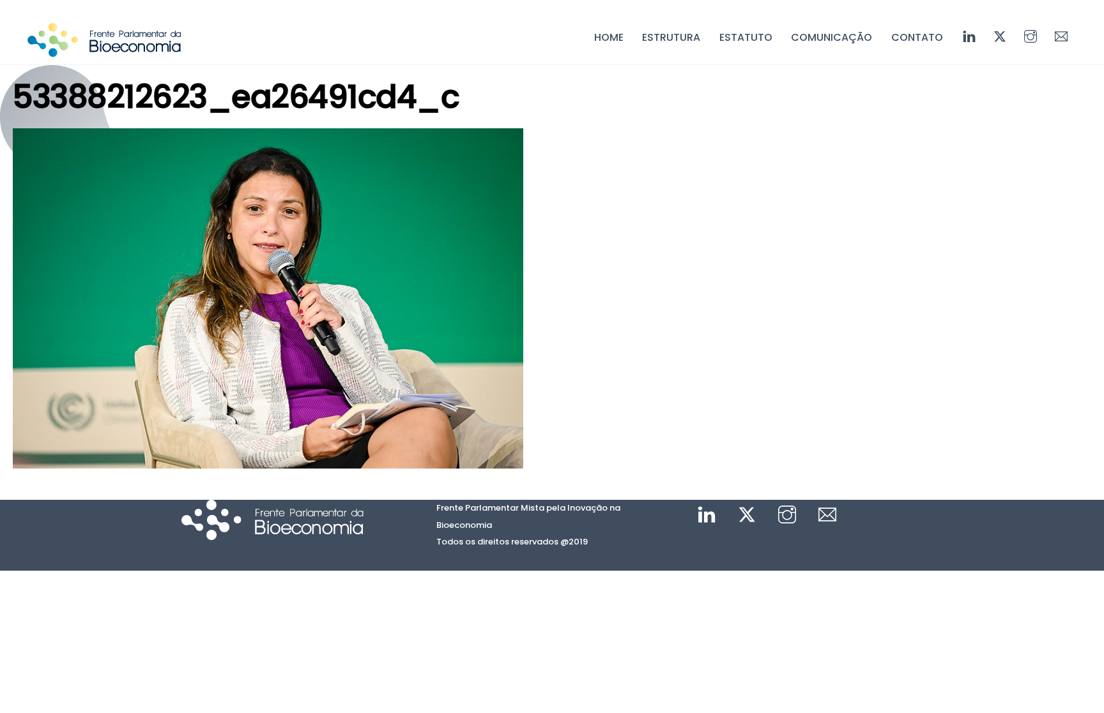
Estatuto (745, 37)
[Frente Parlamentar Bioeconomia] (104, 50)
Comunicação (831, 37)
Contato (917, 37)
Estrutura (671, 37)
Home (609, 37)
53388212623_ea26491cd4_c (236, 97)
